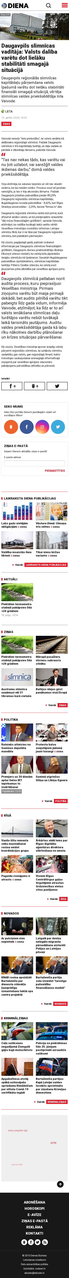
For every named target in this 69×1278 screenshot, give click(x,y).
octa (53, 1142)
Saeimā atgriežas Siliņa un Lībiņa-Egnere (51, 778)
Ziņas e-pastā (34, 1221)
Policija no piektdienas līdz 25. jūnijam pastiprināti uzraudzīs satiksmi (51, 1048)
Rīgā (7, 815)
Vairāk (19, 564)
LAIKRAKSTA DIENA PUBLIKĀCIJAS (30, 498)
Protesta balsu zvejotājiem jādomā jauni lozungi (49, 748)
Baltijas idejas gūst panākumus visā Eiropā (51, 690)
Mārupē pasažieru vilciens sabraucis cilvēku (48, 660)
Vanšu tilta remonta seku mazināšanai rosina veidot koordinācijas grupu (15, 845)
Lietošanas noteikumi (34, 1260)
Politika (11, 719)
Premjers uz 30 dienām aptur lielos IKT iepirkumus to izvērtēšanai (16, 782)
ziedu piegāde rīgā (17, 1130)
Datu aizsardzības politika (34, 1264)
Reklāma (34, 1227)
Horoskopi (35, 1209)
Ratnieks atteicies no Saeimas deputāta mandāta (16, 748)
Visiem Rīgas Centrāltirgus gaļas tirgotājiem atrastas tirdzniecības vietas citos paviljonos (50, 882)
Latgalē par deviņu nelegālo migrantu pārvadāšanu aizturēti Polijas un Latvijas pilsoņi (50, 945)
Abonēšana (34, 1202)
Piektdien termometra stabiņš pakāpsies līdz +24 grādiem (16, 607)
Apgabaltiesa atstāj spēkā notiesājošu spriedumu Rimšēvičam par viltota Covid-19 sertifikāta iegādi (17, 1085)
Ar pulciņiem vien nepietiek (13, 940)
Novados (11, 913)
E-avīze (34, 1215)
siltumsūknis (47, 1168)
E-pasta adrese (12, 457)
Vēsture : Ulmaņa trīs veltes (51, 525)
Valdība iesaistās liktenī (16, 553)
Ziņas (6, 124)
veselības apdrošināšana (30, 1152)
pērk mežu (33, 1133)
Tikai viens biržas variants (48, 553)
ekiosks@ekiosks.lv (34, 1273)
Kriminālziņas (16, 1018)
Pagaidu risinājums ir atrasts (15, 877)
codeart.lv (40, 1268)
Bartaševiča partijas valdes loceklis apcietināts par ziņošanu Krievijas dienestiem (51, 1085)
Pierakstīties (55, 470)
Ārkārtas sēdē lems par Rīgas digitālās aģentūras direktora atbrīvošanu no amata (51, 845)
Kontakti (34, 1233)
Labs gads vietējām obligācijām (14, 525)
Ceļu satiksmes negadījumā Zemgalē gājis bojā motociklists (16, 1046)
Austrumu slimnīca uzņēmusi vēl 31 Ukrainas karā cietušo (16, 692)
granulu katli (17, 1164)
